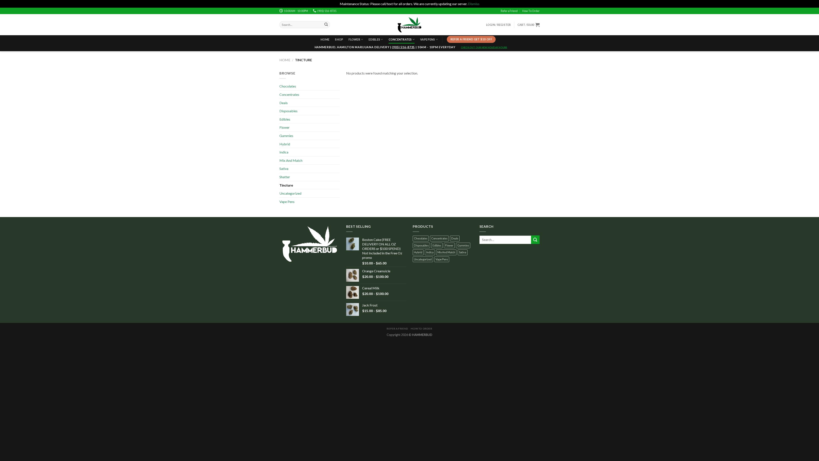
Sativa (283, 168)
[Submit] (535, 239)
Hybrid (284, 144)
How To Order (531, 11)
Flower (354, 39)
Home (325, 39)
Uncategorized (290, 193)
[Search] (326, 24)
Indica (283, 152)
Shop (339, 39)
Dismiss (473, 4)
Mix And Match (290, 160)
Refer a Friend (509, 11)
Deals (283, 103)
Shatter (284, 177)
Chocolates (287, 86)
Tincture (286, 185)
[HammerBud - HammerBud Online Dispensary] (409, 24)
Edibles (374, 39)
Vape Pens (427, 39)
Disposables (288, 111)
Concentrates (400, 39)
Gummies (286, 136)
